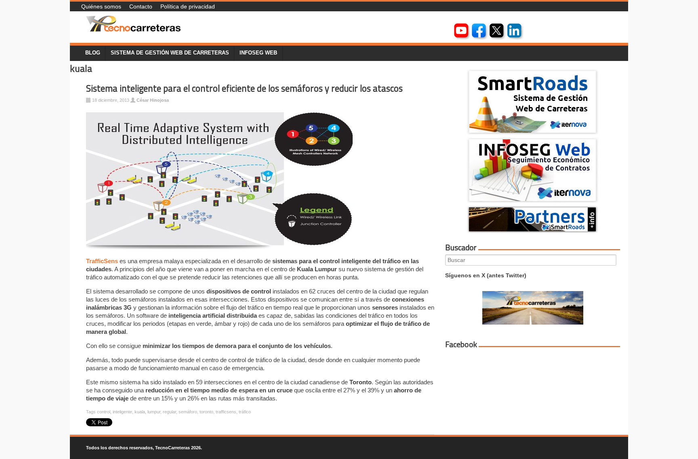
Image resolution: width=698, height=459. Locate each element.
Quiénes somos (101, 6)
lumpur (153, 411)
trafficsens (226, 411)
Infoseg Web (258, 53)
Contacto (140, 6)
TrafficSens (102, 261)
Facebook (461, 344)
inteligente (122, 411)
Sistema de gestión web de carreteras (170, 53)
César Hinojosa (153, 100)
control (103, 411)
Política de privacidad (187, 6)
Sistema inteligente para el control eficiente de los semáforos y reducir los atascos (244, 88)
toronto (206, 411)
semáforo (188, 411)
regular (169, 411)
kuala (140, 411)
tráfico (245, 411)
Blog (92, 53)
